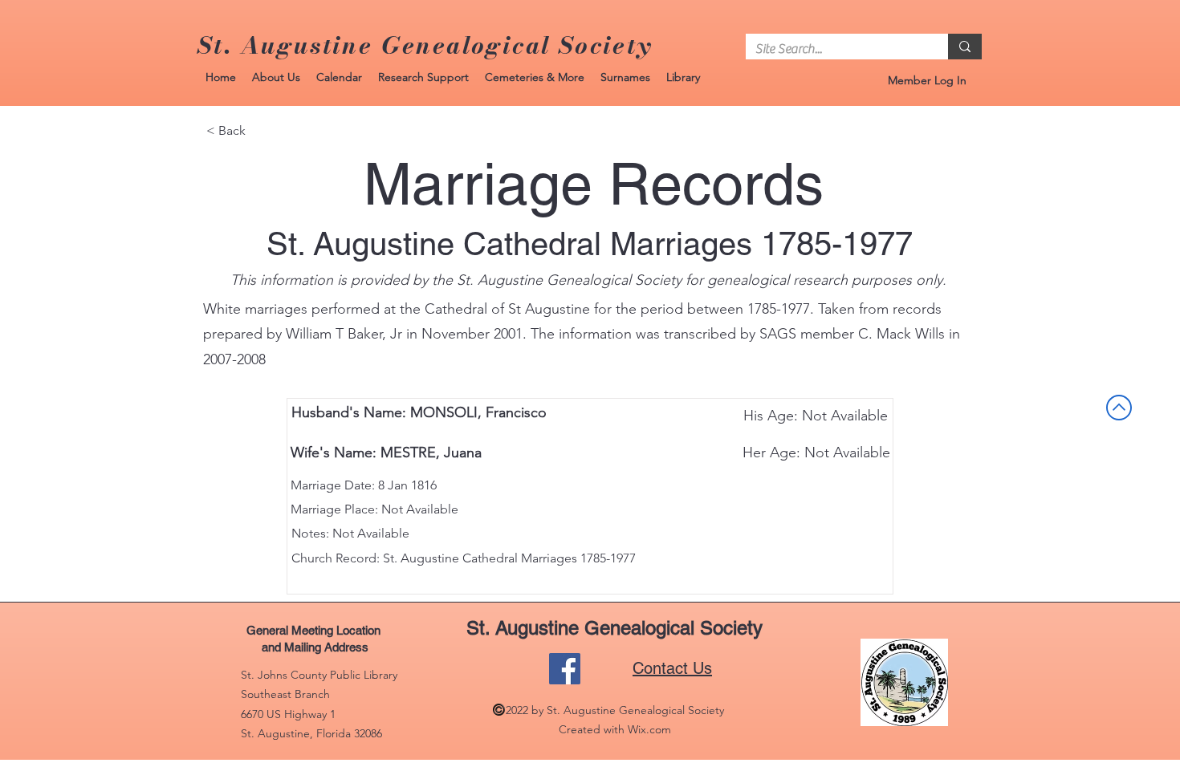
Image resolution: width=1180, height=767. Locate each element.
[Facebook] (564, 668)
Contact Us (672, 668)
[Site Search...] (965, 46)
